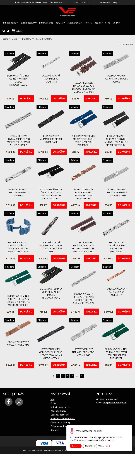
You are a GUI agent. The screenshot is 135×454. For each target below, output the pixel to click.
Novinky (88, 23)
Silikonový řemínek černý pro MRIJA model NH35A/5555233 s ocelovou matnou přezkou (18, 83)
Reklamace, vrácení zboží (62, 418)
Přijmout (75, 446)
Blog (52, 399)
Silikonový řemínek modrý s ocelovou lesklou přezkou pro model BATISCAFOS (83, 142)
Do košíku (26, 99)
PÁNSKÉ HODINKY (9, 23)
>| (82, 375)
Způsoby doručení (59, 414)
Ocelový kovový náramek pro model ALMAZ (116, 78)
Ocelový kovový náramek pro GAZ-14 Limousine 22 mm (116, 192)
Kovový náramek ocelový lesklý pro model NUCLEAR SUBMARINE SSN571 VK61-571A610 (84, 300)
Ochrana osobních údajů (62, 426)
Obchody (99, 23)
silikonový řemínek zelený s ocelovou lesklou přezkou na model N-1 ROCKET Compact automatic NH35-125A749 (18, 305)
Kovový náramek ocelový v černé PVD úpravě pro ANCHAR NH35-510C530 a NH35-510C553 (50, 355)
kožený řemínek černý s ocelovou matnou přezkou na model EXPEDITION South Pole (116, 142)
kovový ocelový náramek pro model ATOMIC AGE (83, 352)
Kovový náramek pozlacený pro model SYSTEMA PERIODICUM (83, 194)
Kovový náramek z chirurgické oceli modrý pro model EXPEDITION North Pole (18, 248)
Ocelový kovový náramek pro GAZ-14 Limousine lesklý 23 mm (51, 247)
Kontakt (116, 23)
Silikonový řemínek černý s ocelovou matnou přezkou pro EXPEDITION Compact (51, 195)
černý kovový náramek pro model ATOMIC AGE (50, 139)
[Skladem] (18, 71)
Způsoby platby (58, 410)
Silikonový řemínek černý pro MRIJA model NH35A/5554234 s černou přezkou (51, 294)
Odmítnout (102, 446)
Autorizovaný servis (60, 407)
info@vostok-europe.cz (111, 2)
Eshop (14, 39)
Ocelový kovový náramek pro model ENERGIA (18, 192)
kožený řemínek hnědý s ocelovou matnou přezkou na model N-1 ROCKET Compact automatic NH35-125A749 (83, 251)
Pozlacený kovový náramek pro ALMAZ (18, 344)
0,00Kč (19, 30)
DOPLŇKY (59, 23)
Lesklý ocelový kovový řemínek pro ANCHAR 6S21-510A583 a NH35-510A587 (18, 141)
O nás (107, 23)
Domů (5, 39)
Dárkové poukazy (75, 23)
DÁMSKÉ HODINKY (28, 23)
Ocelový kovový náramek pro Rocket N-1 (51, 78)
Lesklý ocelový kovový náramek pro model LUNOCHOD (116, 247)
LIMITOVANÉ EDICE (46, 23)
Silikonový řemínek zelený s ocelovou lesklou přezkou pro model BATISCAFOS (116, 355)
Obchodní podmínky (60, 422)
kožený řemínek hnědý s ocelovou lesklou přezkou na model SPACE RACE (83, 87)
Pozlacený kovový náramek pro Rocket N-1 (116, 291)
